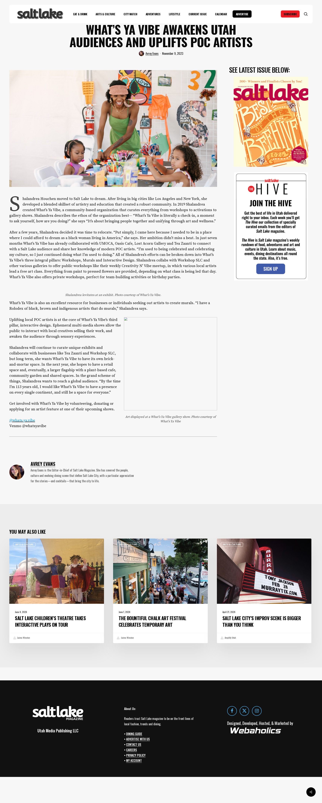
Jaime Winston (23, 637)
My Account (134, 760)
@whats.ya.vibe (22, 420)
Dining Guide (134, 733)
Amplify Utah (230, 637)
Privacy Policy (136, 755)
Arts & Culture (24, 544)
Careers (131, 750)
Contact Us (133, 744)
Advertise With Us (138, 739)
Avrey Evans (152, 53)
